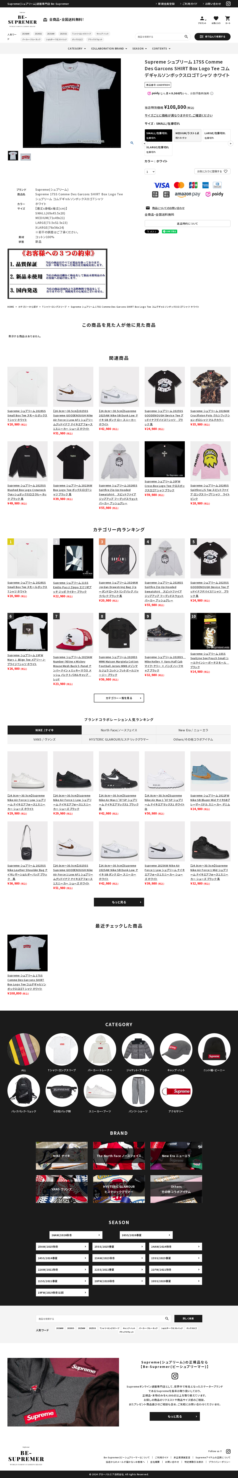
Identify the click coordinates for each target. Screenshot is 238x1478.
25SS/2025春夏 (104, 1246)
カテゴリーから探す (28, 306)
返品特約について (187, 223)
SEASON (138, 48)
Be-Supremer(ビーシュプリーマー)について (127, 1457)
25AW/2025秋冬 (48, 1246)
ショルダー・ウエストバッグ (56, 39)
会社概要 (155, 1461)
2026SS (38, 33)
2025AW (50, 33)
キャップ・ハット (103, 33)
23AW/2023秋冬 (104, 1258)
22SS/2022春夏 (104, 1269)
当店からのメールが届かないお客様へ (125, 1461)
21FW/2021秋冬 (161, 1269)
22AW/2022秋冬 (48, 1269)
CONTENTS (159, 48)
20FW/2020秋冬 (104, 1281)
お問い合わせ (213, 3)
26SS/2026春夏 (132, 1235)
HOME (10, 306)
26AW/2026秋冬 (62, 1235)
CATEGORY (75, 48)
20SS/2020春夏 (161, 1281)
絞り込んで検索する (215, 36)
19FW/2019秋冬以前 (51, 1292)
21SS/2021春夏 (48, 1281)
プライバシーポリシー (220, 1461)
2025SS (63, 33)
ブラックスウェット (95, 39)
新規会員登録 (166, 3)
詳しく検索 (188, 1318)
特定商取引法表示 (193, 1461)
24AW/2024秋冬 (161, 1246)
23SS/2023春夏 (161, 1258)
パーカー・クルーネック (31, 39)
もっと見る (119, 902)
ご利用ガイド (190, 3)
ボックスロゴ (77, 39)
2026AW (25, 33)
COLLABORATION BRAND (107, 48)
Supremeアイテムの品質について (213, 1457)
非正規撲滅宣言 (182, 1457)
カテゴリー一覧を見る (119, 698)
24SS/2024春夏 (48, 1258)
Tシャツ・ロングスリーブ (81, 33)
